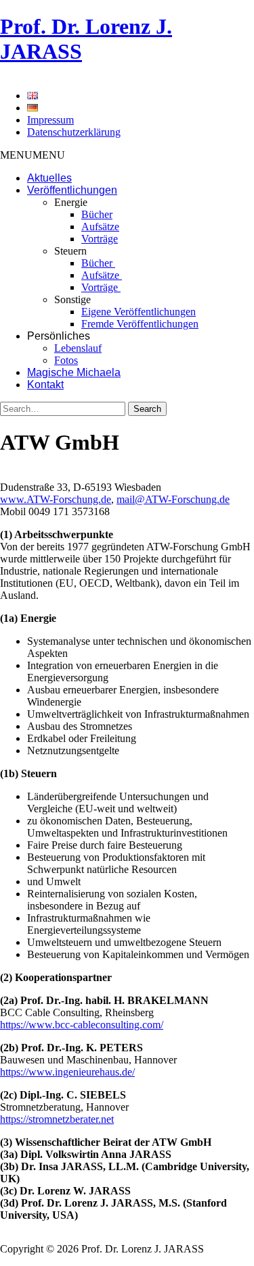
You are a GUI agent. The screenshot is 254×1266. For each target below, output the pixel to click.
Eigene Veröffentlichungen (138, 311)
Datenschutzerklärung (74, 132)
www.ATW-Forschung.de (55, 499)
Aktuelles (49, 178)
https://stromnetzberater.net (57, 1119)
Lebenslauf (78, 348)
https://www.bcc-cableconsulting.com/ (81, 1024)
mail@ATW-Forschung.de (173, 499)
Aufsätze (100, 226)
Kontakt (45, 384)
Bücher (96, 214)
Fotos (66, 360)
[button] (32, 155)
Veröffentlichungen (72, 190)
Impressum (50, 120)
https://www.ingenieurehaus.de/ (67, 1072)
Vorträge (99, 238)
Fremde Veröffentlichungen (139, 323)
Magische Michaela (74, 372)
